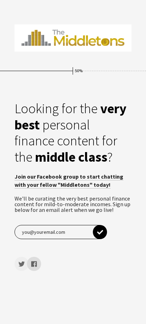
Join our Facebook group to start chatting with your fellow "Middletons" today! (69, 180)
